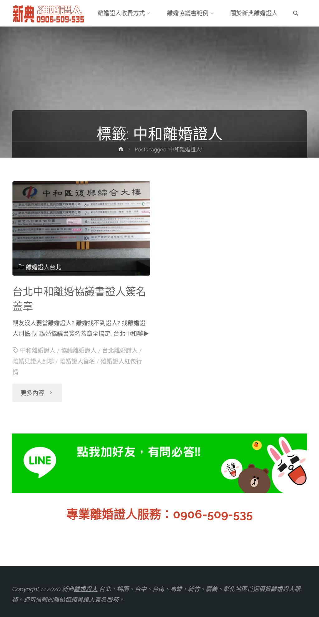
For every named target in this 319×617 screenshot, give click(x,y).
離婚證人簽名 (77, 361)
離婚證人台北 (43, 267)
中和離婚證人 (37, 350)
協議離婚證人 (79, 350)
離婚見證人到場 (33, 361)
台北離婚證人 (120, 350)
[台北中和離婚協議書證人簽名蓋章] (81, 228)
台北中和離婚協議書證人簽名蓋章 (79, 299)
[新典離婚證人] (49, 13)
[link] (295, 13)
